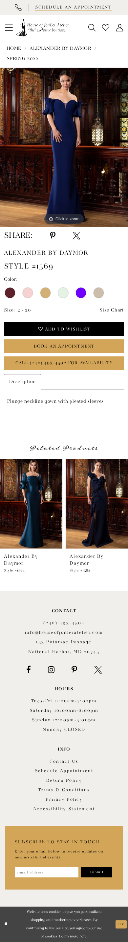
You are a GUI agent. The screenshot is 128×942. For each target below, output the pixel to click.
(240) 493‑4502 (63, 623)
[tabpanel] (64, 147)
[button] (9, 27)
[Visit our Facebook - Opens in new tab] (28, 669)
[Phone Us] (18, 7)
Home (14, 48)
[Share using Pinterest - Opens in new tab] (52, 235)
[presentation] (31, 504)
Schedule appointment (64, 771)
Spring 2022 (22, 59)
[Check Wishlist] (106, 28)
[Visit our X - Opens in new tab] (98, 669)
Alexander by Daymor (60, 48)
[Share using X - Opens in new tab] (76, 235)
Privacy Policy (64, 799)
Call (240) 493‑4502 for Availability (64, 363)
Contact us (64, 761)
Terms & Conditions (64, 790)
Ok (121, 924)
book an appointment (64, 346)
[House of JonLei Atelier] (42, 27)
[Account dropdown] (119, 28)
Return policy (64, 780)
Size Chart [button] (111, 310)
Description (22, 382)
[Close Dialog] (6, 924)
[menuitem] (9, 27)
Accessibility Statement (64, 809)
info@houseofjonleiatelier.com (64, 632)
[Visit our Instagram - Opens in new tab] (51, 669)
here (83, 936)
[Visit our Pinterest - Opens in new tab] (74, 669)
